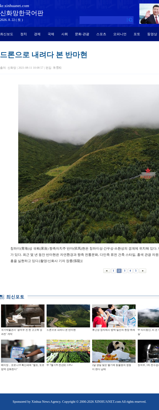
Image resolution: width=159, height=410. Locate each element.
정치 (23, 34)
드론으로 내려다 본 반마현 (61, 329)
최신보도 (6, 34)
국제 (51, 34)
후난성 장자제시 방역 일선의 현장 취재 (113, 329)
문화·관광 (82, 34)
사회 (64, 34)
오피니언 (119, 34)
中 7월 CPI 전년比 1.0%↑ (60, 365)
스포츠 (101, 34)
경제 (37, 34)
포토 (137, 34)
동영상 (152, 34)
